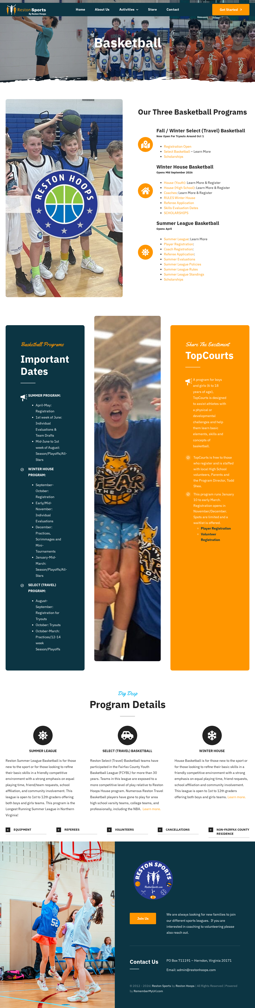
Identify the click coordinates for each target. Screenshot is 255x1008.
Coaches (170, 193)
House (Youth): (175, 183)
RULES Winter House (179, 198)
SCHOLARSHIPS (176, 213)
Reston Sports (161, 986)
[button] (26, 830)
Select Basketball (177, 151)
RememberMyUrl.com (148, 991)
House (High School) (179, 188)
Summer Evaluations (179, 259)
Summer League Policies (182, 264)
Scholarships (173, 156)
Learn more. (152, 809)
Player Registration (178, 244)
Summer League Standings (184, 274)
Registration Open (177, 146)
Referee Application (179, 203)
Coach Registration (178, 249)
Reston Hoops (185, 986)
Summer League (176, 239)
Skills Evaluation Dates (181, 208)
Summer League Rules (181, 269)
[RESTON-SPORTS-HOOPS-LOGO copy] (26, 5)
